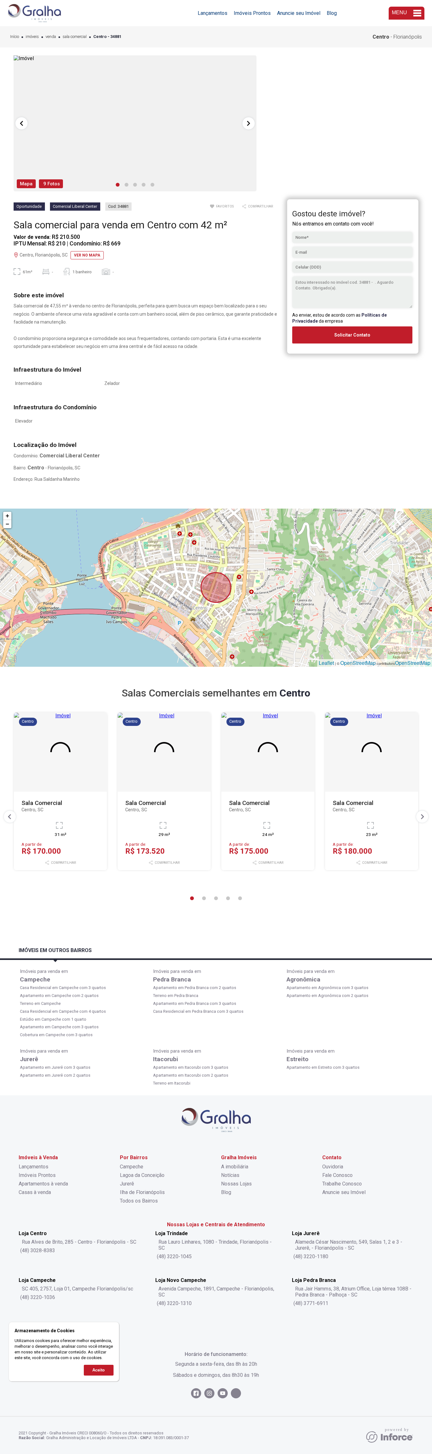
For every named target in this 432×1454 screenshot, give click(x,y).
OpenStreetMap (358, 662)
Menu (399, 12)
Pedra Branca (172, 979)
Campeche (35, 979)
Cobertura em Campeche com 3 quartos (56, 1034)
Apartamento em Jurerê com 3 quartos (55, 1067)
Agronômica (303, 979)
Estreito (297, 1059)
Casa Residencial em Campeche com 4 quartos (63, 1011)
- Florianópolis (397, 37)
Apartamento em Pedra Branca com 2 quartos (194, 987)
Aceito (98, 1370)
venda (51, 37)
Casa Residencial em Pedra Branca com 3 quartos (198, 1011)
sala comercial (75, 37)
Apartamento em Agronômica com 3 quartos (327, 987)
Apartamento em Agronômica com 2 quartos (327, 995)
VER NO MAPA (87, 255)
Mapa (26, 184)
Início (14, 37)
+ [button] (7, 515)
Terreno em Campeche (40, 1003)
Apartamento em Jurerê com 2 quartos (55, 1075)
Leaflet (326, 662)
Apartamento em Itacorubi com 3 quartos (190, 1067)
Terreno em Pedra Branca (175, 995)
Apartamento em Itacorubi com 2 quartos (190, 1075)
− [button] (7, 524)
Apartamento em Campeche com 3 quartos (59, 1026)
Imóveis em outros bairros (55, 950)
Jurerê (29, 1059)
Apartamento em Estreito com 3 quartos (323, 1067)
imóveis (32, 37)
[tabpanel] (135, 123)
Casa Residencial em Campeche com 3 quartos (63, 987)
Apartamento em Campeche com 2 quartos (59, 995)
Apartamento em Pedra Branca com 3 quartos (194, 1003)
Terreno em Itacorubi (171, 1083)
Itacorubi (165, 1059)
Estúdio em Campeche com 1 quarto (53, 1019)
